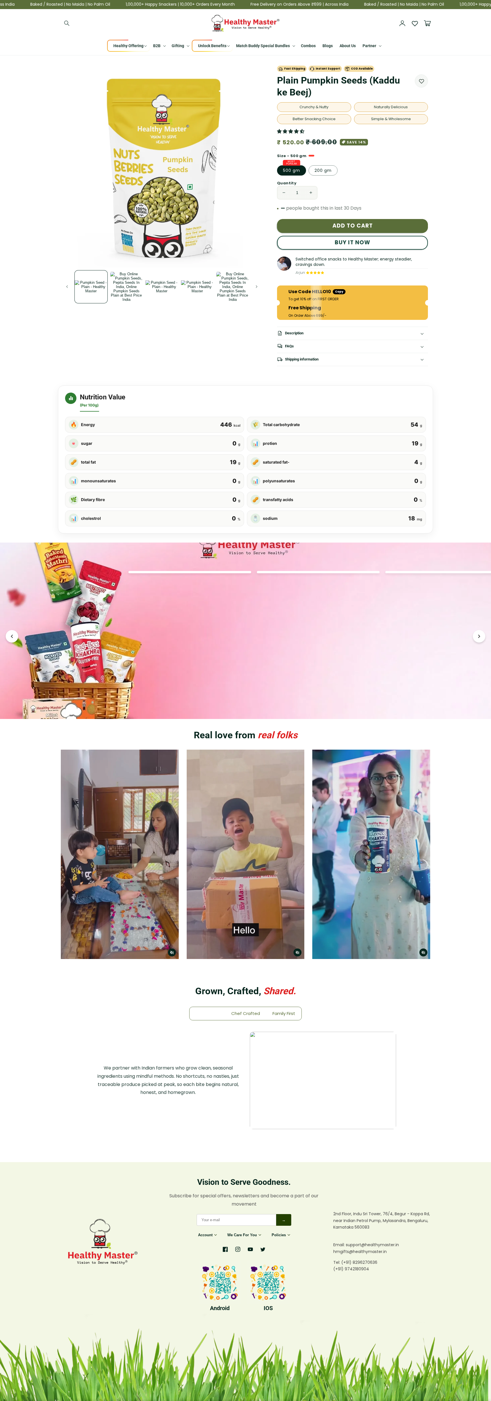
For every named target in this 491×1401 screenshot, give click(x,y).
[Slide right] (256, 286)
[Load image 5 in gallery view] (232, 286)
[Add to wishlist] (421, 80)
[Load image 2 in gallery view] (126, 286)
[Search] (67, 23)
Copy (339, 291)
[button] (291, 131)
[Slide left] (67, 286)
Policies (279, 1235)
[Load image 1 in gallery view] (91, 286)
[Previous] (12, 636)
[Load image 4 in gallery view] (197, 286)
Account (205, 1235)
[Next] (479, 636)
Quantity (286, 183)
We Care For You (242, 1235)
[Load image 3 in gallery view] (161, 286)
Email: (339, 1245)
